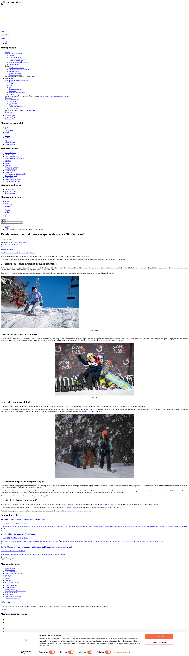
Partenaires (8, 162)
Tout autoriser (159, 636)
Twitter (15, 242)
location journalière (88, 411)
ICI (47, 496)
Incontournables (10, 115)
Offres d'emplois (10, 172)
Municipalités (9, 177)
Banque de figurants (11, 176)
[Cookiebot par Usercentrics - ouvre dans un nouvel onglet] (26, 652)
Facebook (9, 242)
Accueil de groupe (10, 143)
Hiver (6, 43)
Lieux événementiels (11, 156)
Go (21, 222)
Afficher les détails (120, 652)
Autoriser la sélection (159, 642)
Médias (7, 163)
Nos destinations (14, 71)
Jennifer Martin (8, 249)
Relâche (32, 253)
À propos (8, 160)
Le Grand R (67, 507)
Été (6, 42)
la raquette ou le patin (83, 511)
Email (25, 242)
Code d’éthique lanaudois (13, 179)
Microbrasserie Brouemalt (108, 504)
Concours (8, 165)
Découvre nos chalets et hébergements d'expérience (54, 96)
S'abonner (4, 609)
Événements (8, 112)
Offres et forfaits (10, 119)
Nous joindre (9, 131)
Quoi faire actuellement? (16, 68)
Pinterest (20, 242)
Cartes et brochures (15, 73)
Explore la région (10, 117)
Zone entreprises (10, 144)
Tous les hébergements (20, 80)
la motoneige (72, 511)
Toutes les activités (16, 53)
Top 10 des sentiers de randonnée (19, 69)
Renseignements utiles (15, 75)
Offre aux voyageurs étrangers (14, 158)
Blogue (7, 129)
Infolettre (7, 132)
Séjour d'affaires (10, 141)
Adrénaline (25, 253)
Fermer (4, 220)
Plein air (15, 253)
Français (7, 136)
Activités (7, 52)
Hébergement (9, 78)
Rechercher (5, 35)
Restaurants (8, 98)
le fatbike (63, 511)
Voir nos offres (30, 76)
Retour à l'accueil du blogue (9, 244)
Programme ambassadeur (12, 181)
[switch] (71, 652)
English (7, 137)
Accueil (7, 127)
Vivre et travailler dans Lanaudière (15, 174)
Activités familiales (7, 253)
